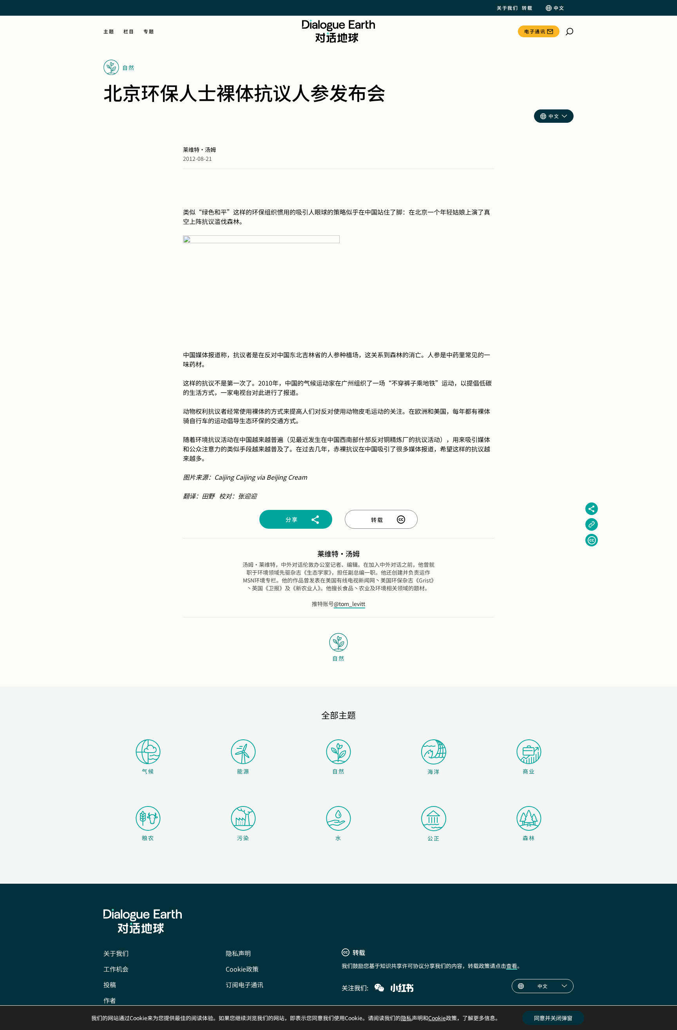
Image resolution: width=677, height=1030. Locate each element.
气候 (148, 771)
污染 (243, 838)
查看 (511, 966)
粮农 (148, 838)
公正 (433, 838)
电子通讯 (534, 31)
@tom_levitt (349, 604)
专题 (148, 31)
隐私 (406, 1018)
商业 (529, 771)
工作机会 (116, 969)
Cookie (437, 1018)
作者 (109, 1000)
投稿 (109, 984)
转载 (527, 8)
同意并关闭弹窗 (553, 1018)
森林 (529, 838)
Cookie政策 (242, 969)
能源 (243, 771)
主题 (108, 31)
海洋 (433, 771)
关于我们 (507, 8)
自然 (338, 771)
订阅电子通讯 (244, 984)
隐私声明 (238, 953)
